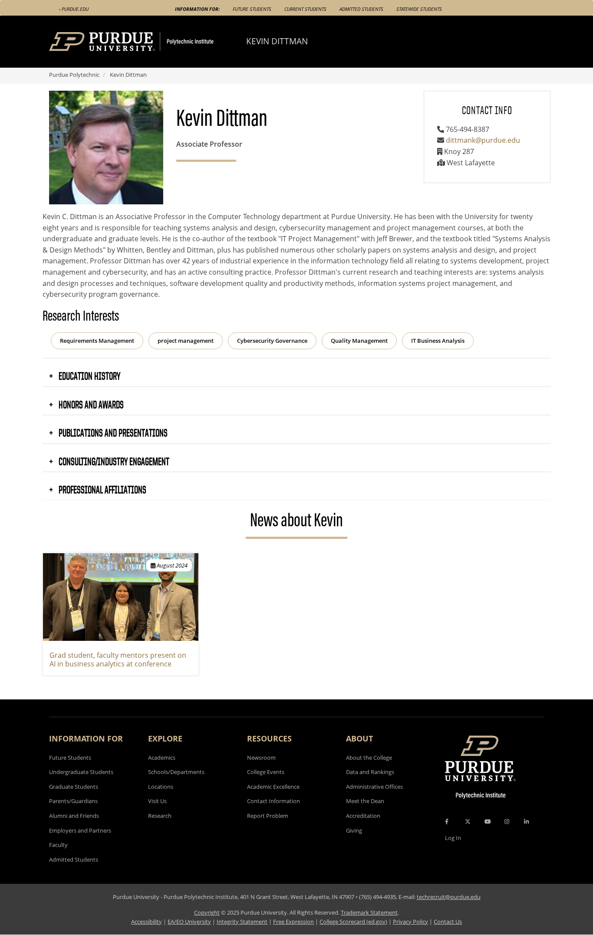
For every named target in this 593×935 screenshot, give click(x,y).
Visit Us (157, 801)
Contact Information (273, 801)
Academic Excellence (273, 787)
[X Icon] (468, 821)
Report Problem (267, 816)
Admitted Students (361, 9)
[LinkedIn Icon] (526, 821)
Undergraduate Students (81, 772)
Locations (160, 787)
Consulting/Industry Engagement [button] (113, 461)
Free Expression (293, 921)
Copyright (207, 912)
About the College (369, 757)
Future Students (252, 9)
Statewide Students (419, 9)
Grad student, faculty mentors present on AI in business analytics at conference (117, 659)
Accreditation (363, 816)
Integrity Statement (242, 921)
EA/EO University (189, 921)
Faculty (58, 845)
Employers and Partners (80, 830)
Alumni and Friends (74, 816)
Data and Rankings (370, 772)
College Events (265, 772)
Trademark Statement (369, 912)
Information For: (197, 9)
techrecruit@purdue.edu (449, 897)
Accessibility (146, 921)
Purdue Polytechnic (74, 75)
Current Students (305, 9)
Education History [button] (88, 375)
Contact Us (448, 921)
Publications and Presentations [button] (112, 432)
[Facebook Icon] (446, 821)
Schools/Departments (176, 772)
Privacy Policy (410, 921)
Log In (453, 838)
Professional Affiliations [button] (101, 489)
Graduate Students (73, 787)
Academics (161, 757)
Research (159, 816)
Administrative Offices (374, 787)
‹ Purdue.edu (74, 9)
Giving (354, 830)
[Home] (147, 41)
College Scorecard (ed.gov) (353, 921)
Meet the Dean (365, 801)
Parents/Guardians (73, 801)
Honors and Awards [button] (90, 404)
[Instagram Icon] (506, 821)
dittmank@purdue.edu (483, 140)
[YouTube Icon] (487, 821)
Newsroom (261, 757)
